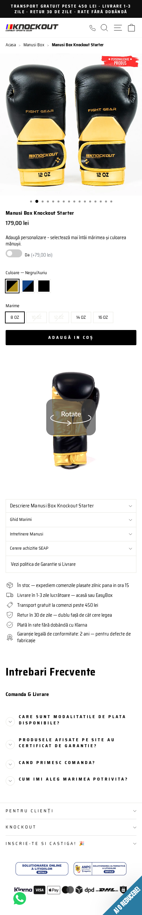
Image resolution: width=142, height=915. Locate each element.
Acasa (11, 44)
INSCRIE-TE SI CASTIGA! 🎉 (46, 843)
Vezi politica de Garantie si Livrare (43, 564)
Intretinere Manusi (26, 534)
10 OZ (37, 317)
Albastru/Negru (28, 286)
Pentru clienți (30, 810)
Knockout (21, 826)
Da (39, 255)
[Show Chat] (21, 898)
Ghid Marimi (21, 519)
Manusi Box (33, 44)
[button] (122, 895)
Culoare (26, 273)
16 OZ (103, 317)
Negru (44, 286)
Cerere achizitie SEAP (29, 548)
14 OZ (81, 317)
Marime (12, 306)
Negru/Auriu (12, 286)
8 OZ (15, 317)
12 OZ (59, 317)
